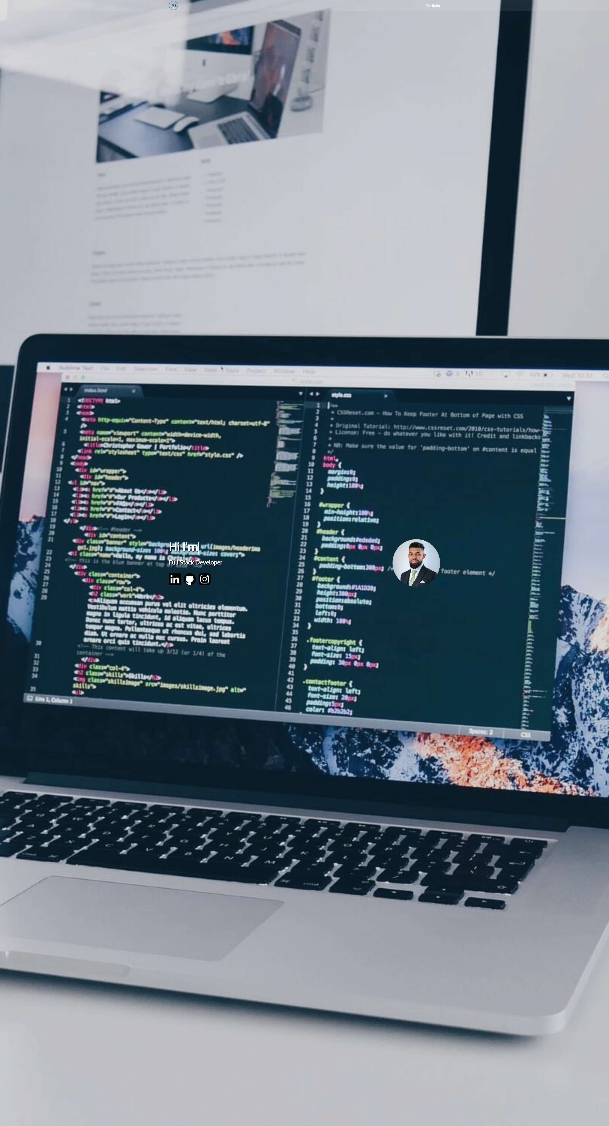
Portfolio (433, 5)
